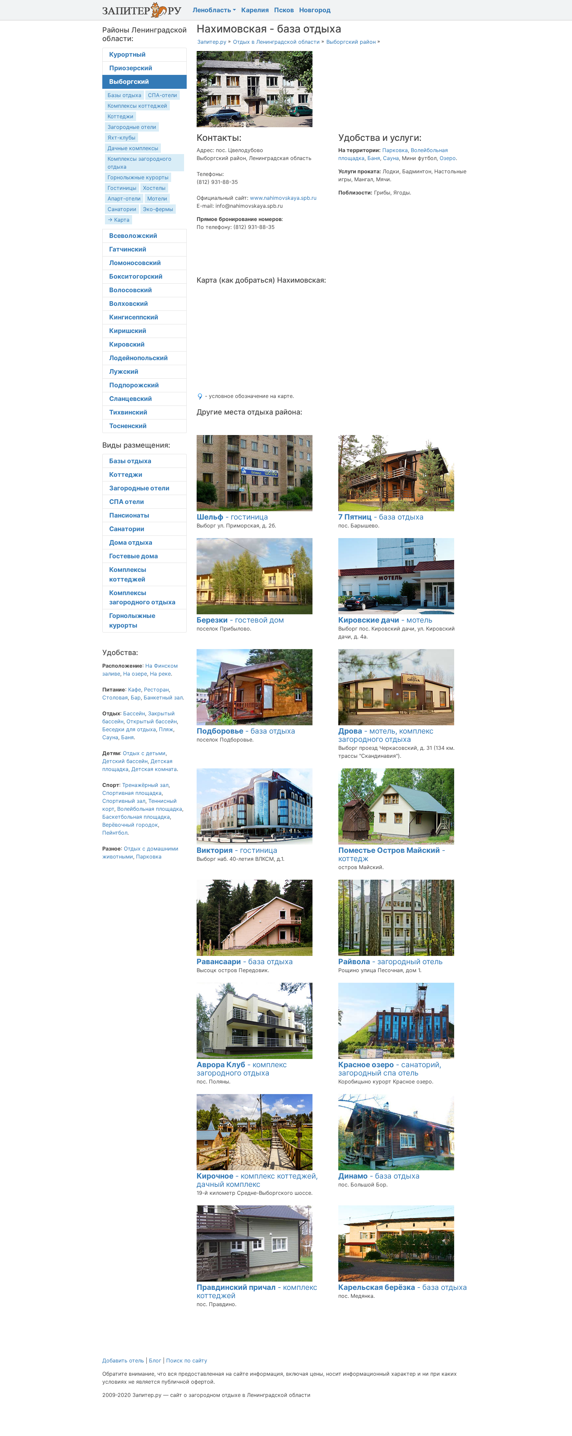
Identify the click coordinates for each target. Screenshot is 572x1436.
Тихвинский (128, 412)
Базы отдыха (124, 95)
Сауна (391, 158)
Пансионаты (129, 515)
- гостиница (232, 516)
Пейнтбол (114, 832)
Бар (136, 697)
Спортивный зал (123, 801)
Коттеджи (120, 116)
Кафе (134, 689)
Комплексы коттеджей (137, 105)
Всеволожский (133, 236)
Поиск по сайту (186, 1360)
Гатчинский (127, 249)
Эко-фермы (158, 209)
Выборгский (129, 81)
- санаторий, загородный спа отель (389, 1068)
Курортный (127, 54)
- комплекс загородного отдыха (242, 1068)
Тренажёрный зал (145, 785)
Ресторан (156, 689)
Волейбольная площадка (149, 808)
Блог (155, 1360)
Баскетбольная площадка (136, 816)
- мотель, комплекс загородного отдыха (386, 735)
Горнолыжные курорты (138, 177)
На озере (135, 673)
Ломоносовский (135, 263)
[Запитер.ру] (143, 10)
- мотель (385, 619)
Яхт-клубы (121, 137)
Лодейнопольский (138, 358)
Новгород (315, 10)
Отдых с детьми (144, 753)
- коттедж (391, 854)
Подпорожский (134, 385)
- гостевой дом (240, 619)
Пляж (166, 729)
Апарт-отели (124, 198)
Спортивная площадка (132, 793)
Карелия (255, 10)
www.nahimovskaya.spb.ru (283, 197)
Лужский (123, 371)
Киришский (127, 331)
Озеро (448, 158)
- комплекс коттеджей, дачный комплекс (257, 1179)
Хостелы (154, 188)
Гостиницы (122, 188)
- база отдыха (381, 516)
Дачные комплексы (133, 148)
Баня (373, 158)
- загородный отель (390, 961)
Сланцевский (130, 399)
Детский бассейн (125, 761)
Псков (284, 10)
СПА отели (126, 502)
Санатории (122, 209)
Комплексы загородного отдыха (142, 597)
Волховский (128, 303)
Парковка (395, 150)
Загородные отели (132, 127)
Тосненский (128, 426)
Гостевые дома (133, 556)
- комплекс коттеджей (257, 1291)
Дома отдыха (130, 542)
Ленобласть (212, 10)
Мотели (157, 198)
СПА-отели (162, 95)
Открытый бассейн (151, 721)
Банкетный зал (163, 697)
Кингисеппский (133, 317)
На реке (160, 673)
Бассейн (134, 713)
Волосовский (130, 290)
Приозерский (130, 68)
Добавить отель (123, 1360)
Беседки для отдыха (129, 729)
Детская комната (154, 769)
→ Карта (118, 219)
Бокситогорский (136, 276)
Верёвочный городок (130, 824)
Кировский (127, 344)
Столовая (115, 697)
